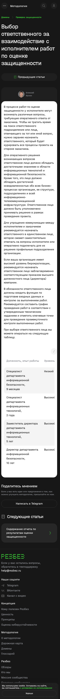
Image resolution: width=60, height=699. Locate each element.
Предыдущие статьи (31, 77)
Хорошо (29, 693)
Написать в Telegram (29, 503)
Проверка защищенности (28, 17)
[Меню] (4, 6)
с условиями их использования (36, 688)
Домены (5, 17)
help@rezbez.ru (11, 570)
